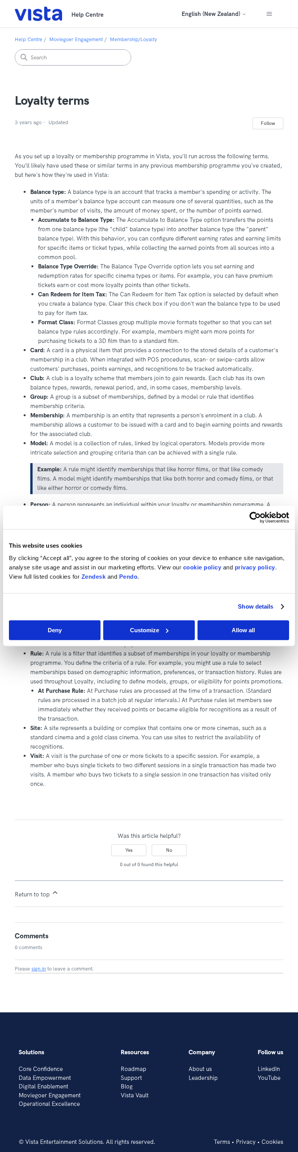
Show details (255, 606)
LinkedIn (269, 1068)
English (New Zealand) (212, 13)
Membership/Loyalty (133, 39)
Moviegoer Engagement (76, 39)
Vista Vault (135, 1095)
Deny (55, 630)
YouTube (269, 1077)
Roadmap (133, 1068)
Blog (127, 1086)
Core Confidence (41, 1068)
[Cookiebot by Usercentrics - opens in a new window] (255, 517)
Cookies (272, 1141)
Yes (129, 850)
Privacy (246, 1141)
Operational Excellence (49, 1103)
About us (200, 1068)
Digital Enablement (43, 1086)
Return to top (33, 894)
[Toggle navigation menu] (269, 14)
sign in (38, 968)
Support (131, 1077)
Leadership (203, 1077)
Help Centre (28, 39)
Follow (268, 123)
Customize (144, 630)
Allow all (243, 630)
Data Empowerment (45, 1077)
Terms (222, 1141)
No (169, 850)
